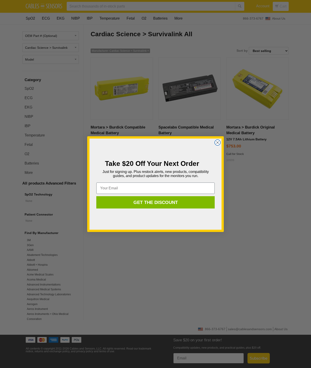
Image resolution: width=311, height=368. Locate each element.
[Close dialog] (217, 142)
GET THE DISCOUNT (155, 202)
